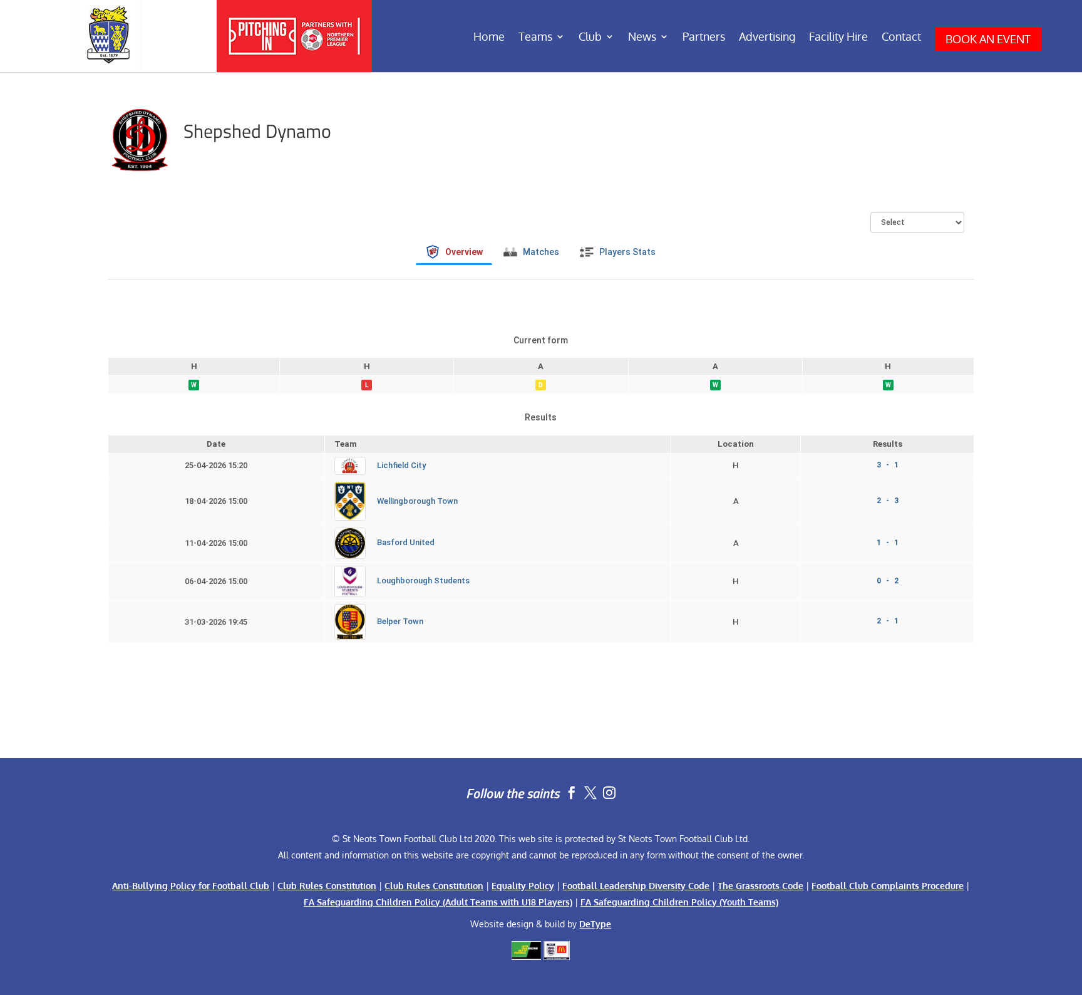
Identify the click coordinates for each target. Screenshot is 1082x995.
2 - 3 (888, 500)
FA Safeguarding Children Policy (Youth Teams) (679, 902)
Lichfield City (401, 465)
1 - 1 (888, 542)
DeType (595, 924)
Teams (535, 37)
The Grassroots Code (760, 885)
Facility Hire (838, 37)
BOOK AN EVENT (988, 39)
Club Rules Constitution (326, 885)
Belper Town (400, 621)
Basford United (406, 543)
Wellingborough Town (417, 501)
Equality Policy (523, 885)
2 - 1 (888, 621)
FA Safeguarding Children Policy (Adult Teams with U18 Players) (438, 902)
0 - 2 (888, 580)
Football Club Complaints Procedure (888, 885)
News (642, 37)
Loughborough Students (423, 581)
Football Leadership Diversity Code (635, 885)
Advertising (767, 37)
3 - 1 (888, 465)
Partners (704, 37)
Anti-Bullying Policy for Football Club (190, 885)
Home (489, 37)
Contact (901, 37)
